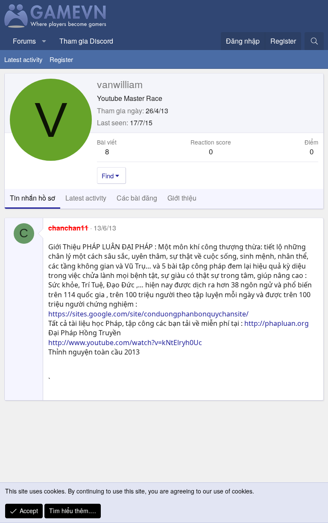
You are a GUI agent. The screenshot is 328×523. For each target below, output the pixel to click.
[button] (44, 41)
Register (61, 59)
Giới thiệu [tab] (181, 198)
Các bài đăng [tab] (137, 198)
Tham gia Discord (86, 41)
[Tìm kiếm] (314, 41)
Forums (24, 41)
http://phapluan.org (276, 323)
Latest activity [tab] (85, 198)
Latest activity (23, 59)
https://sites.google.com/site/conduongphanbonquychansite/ (148, 314)
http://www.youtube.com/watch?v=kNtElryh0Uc (125, 342)
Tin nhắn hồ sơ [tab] (32, 198)
